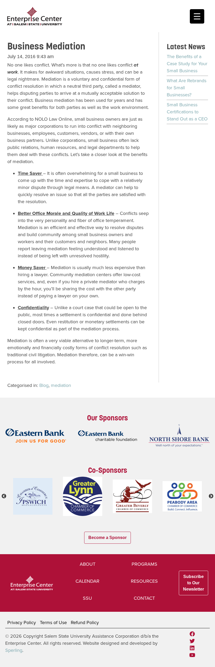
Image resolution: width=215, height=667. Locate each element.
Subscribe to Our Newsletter (193, 582)
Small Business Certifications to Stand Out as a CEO (187, 112)
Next (211, 496)
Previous (4, 496)
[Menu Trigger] (197, 16)
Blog (44, 385)
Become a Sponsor (107, 537)
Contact (144, 598)
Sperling (13, 650)
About (87, 564)
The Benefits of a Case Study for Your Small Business (187, 64)
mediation (61, 385)
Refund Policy (85, 622)
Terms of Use (53, 622)
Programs (144, 564)
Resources (144, 581)
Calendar (87, 581)
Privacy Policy (21, 622)
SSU (87, 598)
